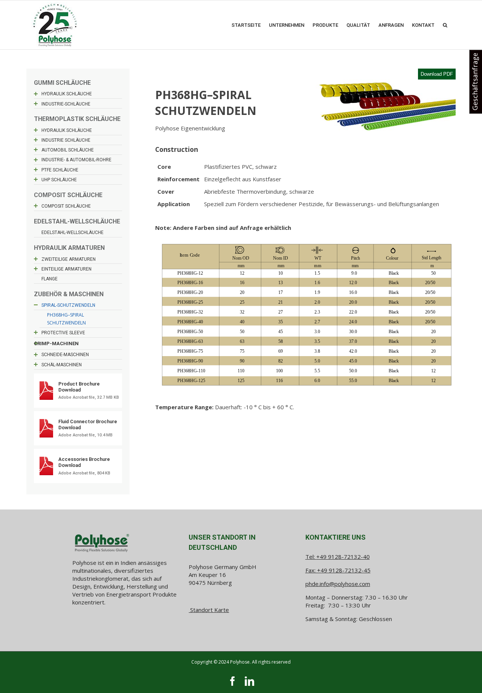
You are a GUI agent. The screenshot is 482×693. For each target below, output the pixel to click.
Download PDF (437, 74)
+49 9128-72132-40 (343, 556)
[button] (445, 24)
